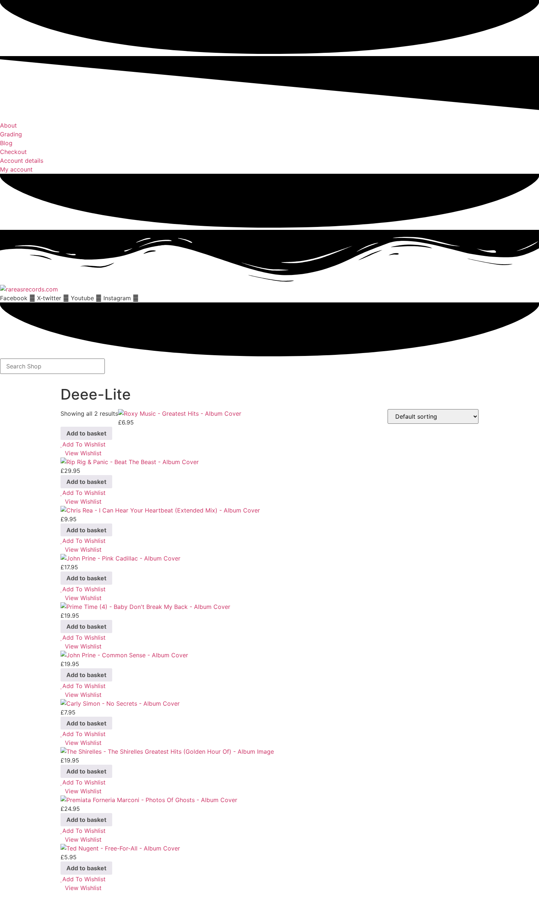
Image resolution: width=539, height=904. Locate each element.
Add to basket (86, 433)
